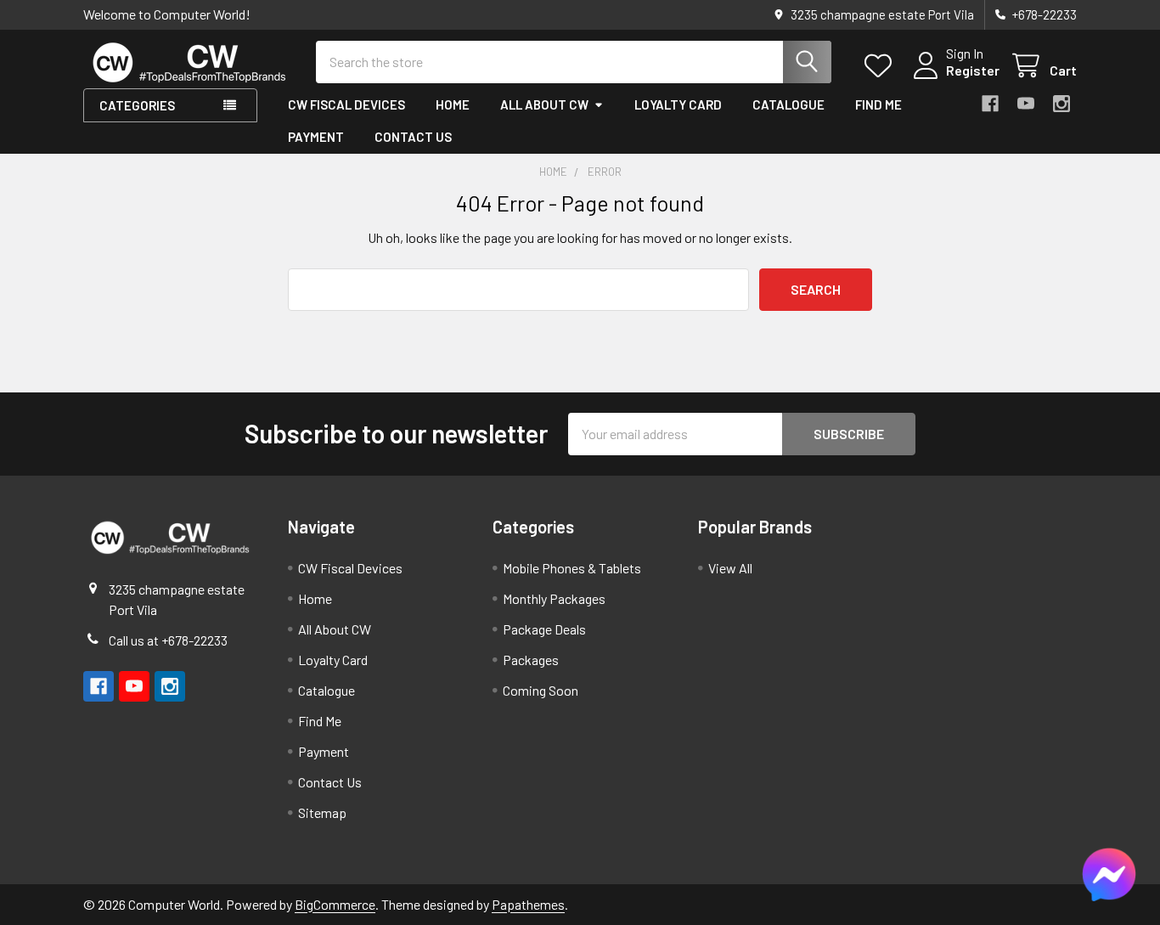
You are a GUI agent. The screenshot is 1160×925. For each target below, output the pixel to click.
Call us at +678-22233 (168, 640)
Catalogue (788, 104)
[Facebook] (990, 103)
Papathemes (528, 904)
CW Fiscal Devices (346, 104)
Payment (316, 136)
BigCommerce (335, 904)
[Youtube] (1026, 103)
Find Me (878, 104)
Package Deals (544, 629)
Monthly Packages (554, 598)
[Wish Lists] (882, 66)
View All (730, 568)
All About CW (544, 104)
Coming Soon (540, 690)
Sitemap (322, 812)
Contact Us (413, 136)
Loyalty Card (678, 104)
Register (973, 70)
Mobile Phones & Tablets (572, 568)
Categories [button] (137, 105)
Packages (531, 659)
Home (453, 104)
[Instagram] (1061, 103)
